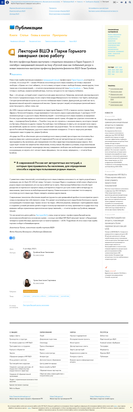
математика (111, 51)
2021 (109, 72)
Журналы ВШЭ (105, 353)
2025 (109, 70)
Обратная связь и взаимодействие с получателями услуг (52, 375)
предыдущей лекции (52, 80)
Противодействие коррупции (20, 363)
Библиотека (104, 336)
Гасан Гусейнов (75, 88)
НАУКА (73, 332)
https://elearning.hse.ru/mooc (100, 396)
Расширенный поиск (35, 41)
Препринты (53, 8)
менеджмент (120, 51)
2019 (117, 72)
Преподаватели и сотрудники (20, 346)
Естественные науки (116, 89)
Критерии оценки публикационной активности (103, 11)
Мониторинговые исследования (59, 14)
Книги (13, 35)
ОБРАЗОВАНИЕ (46, 332)
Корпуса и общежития (17, 350)
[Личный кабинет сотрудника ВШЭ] (125, 2)
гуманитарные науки (114, 43)
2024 (113, 70)
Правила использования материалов (55, 41)
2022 (121, 70)
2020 (113, 72)
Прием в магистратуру (47, 353)
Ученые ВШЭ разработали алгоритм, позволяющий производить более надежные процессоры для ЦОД (115, 223)
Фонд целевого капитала (18, 360)
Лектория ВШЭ (42, 215)
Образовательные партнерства (50, 370)
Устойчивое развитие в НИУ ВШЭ (21, 343)
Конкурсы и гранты (76, 356)
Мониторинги (74, 343)
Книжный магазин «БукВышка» (110, 343)
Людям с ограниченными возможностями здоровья (24, 380)
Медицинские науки (116, 94)
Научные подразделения (78, 336)
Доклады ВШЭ (14, 14)
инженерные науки (114, 45)
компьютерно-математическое (113, 48)
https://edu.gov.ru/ (56, 396)
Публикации (28, 27)
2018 (121, 72)
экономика (111, 55)
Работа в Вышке (15, 388)
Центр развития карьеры (48, 363)
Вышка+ (42, 350)
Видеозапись (16, 74)
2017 (109, 74)
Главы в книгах (40, 35)
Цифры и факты (15, 336)
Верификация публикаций (17, 41)
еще (113, 74)
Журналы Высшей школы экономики (21, 8)
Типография (104, 346)
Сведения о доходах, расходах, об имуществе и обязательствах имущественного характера (21, 369)
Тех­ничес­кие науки (116, 91)
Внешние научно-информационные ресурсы (82, 361)
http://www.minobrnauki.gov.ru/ (20, 396)
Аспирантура (44, 356)
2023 (117, 70)
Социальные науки (116, 102)
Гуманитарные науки (116, 105)
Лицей (42, 336)
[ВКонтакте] (11, 238)
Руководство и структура (18, 339)
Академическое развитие (78, 353)
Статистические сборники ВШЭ (59, 11)
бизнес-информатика (114, 34)
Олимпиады (44, 343)
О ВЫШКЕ (13, 332)
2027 (116, 67)
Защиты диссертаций (77, 350)
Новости (109, 113)
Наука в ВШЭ (73, 41)
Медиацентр (104, 350)
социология (116, 53)
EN (117, 2)
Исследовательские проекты (80, 339)
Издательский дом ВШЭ (17, 11)
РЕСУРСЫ (104, 332)
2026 (120, 67)
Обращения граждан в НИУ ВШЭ (20, 356)
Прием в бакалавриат (47, 346)
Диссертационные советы (79, 346)
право (110, 53)
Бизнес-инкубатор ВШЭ (48, 367)
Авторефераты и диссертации (98, 8)
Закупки (12, 353)
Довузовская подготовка (48, 339)
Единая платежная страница (19, 385)
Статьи (24, 35)
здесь (115, 406)
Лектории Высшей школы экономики (36, 305)
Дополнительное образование (50, 360)
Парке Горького (77, 80)
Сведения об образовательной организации (20, 375)
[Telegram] (13, 238)
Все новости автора (38, 255)
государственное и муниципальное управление (114, 39)
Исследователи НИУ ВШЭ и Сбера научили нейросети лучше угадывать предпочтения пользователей (116, 180)
